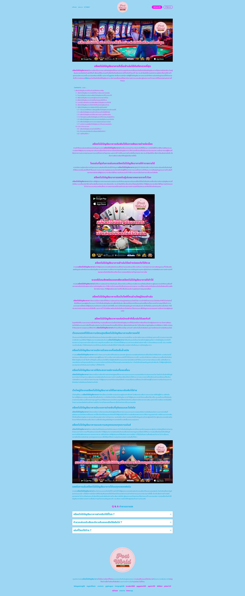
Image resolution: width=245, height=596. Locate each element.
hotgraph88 (119, 586)
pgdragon (109, 586)
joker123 (167, 586)
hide (84, 88)
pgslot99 (151, 586)
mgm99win (91, 586)
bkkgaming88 (79, 586)
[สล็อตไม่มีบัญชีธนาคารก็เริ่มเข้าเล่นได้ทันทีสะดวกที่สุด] (122, 7)
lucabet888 (130, 586)
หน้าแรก (74, 7)
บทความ (80, 7)
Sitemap (87, 7)
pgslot (111, 75)
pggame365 (141, 586)
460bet (160, 586)
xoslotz (101, 586)
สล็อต (87, 78)
